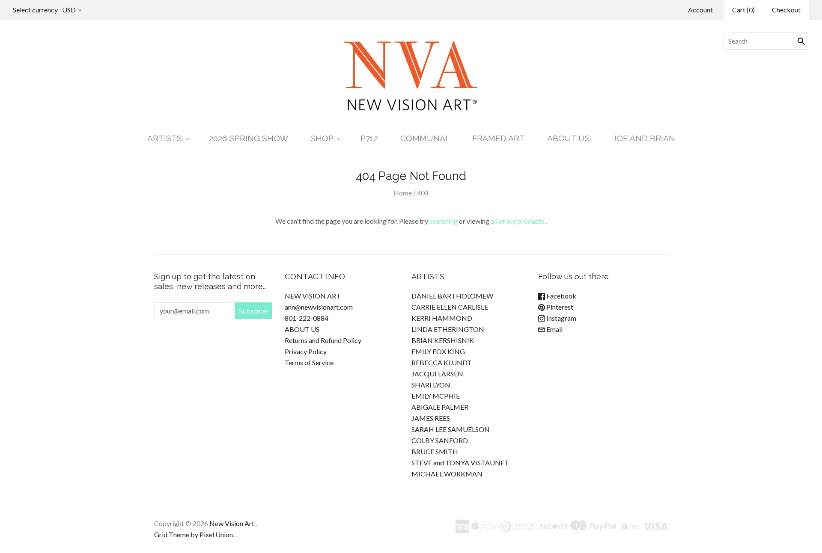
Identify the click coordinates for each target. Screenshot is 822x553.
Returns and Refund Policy (323, 340)
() (743, 10)
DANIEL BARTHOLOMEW (452, 296)
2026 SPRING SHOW (248, 138)
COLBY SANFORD (439, 440)
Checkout (786, 10)
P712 (369, 138)
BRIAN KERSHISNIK (442, 340)
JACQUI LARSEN (437, 374)
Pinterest (559, 307)
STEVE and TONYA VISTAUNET (460, 462)
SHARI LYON (430, 385)
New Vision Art (231, 523)
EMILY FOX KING (438, 351)
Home (402, 193)
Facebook (560, 296)
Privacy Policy (306, 351)
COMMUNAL (425, 138)
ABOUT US (568, 138)
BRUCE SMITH (434, 451)
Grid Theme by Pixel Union (193, 534)
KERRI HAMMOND (441, 318)
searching (443, 221)
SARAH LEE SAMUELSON (450, 429)
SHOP (322, 138)
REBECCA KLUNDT (441, 362)
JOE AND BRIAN (643, 138)
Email (554, 329)
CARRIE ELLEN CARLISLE (449, 307)
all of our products (517, 221)
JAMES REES (430, 418)
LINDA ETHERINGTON (447, 329)
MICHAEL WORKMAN (446, 474)
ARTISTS (164, 138)
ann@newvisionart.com (319, 307)
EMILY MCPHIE (435, 396)
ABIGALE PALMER (439, 407)
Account (700, 10)
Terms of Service (309, 362)
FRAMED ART (498, 138)
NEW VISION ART (313, 296)
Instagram (560, 318)
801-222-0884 (306, 318)
